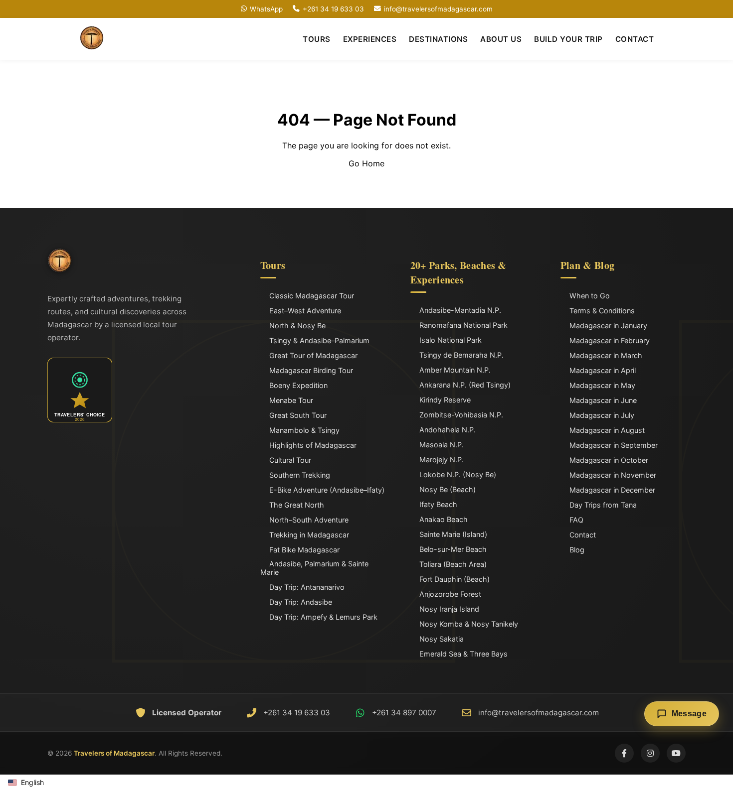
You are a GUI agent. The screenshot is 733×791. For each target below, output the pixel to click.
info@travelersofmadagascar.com (438, 9)
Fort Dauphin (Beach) (454, 579)
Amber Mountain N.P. (455, 370)
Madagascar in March (605, 355)
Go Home (366, 163)
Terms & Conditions (602, 310)
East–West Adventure (305, 310)
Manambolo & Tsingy (304, 430)
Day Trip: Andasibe (300, 602)
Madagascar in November (612, 475)
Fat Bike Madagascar (304, 549)
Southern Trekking (299, 475)
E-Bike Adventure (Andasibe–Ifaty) (326, 490)
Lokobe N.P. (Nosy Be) (457, 474)
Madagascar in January (608, 325)
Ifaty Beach (438, 504)
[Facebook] (624, 753)
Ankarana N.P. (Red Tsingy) (465, 385)
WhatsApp (266, 9)
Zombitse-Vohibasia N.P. (461, 414)
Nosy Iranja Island (449, 609)
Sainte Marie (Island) (453, 534)
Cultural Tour (290, 460)
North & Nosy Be (297, 325)
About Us (501, 39)
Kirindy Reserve (445, 400)
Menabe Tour (291, 400)
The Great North (296, 505)
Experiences (370, 39)
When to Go (589, 295)
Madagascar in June (603, 400)
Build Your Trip (568, 39)
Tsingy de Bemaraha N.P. (461, 355)
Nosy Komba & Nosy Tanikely (468, 624)
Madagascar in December (612, 490)
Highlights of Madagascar (313, 445)
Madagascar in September (613, 445)
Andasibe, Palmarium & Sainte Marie (314, 567)
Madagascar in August (607, 430)
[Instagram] (650, 753)
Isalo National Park (450, 340)
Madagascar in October (608, 460)
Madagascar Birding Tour (311, 370)
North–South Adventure (309, 520)
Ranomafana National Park (463, 325)
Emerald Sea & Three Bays (463, 654)
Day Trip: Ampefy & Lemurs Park (323, 617)
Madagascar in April (602, 370)
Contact (634, 39)
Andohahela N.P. (447, 429)
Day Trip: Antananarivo (307, 587)
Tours (317, 39)
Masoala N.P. (441, 444)
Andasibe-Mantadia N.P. (460, 310)
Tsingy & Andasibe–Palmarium (319, 340)
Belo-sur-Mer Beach (453, 549)
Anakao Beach (443, 519)
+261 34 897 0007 (404, 712)
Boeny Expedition (298, 385)
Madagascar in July (601, 415)
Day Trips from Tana (603, 505)
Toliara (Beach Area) (453, 564)
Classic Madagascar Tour (311, 295)
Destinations (438, 39)
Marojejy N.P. (441, 459)
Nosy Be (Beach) (447, 489)
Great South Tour (298, 415)
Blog (576, 549)
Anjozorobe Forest (450, 594)
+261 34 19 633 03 (333, 9)
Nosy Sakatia (441, 639)
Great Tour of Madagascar (313, 355)
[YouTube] (676, 753)
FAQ (576, 520)
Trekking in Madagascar (309, 534)
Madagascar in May (602, 385)
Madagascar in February (609, 340)
